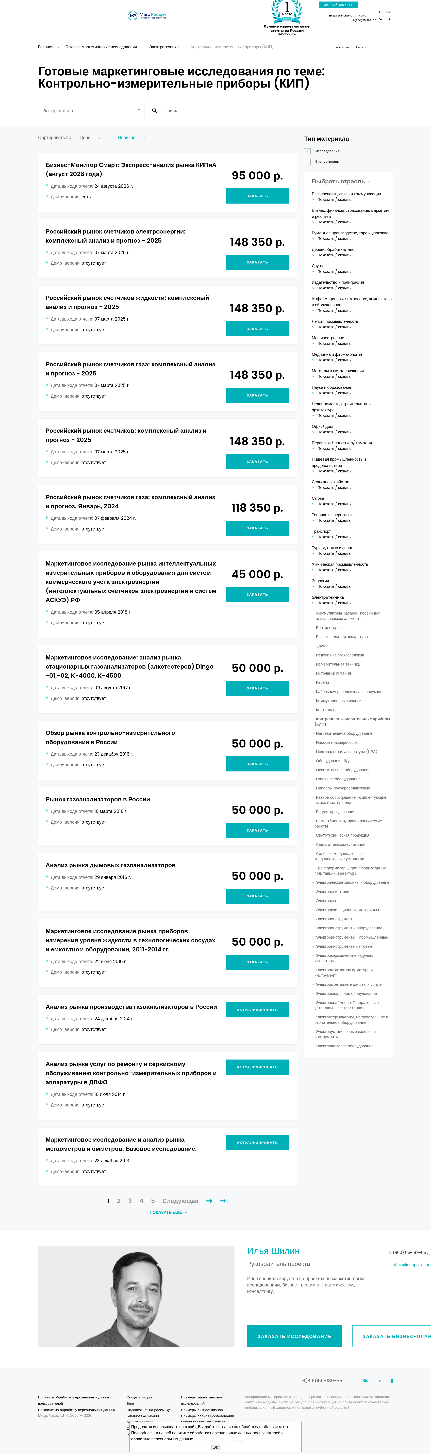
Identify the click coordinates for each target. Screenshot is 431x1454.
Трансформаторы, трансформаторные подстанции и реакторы (350, 870)
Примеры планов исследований (207, 1416)
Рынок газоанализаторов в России (98, 799)
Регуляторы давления (335, 811)
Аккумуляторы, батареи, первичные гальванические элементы (347, 615)
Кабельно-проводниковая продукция (349, 691)
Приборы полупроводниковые (343, 788)
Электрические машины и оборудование (352, 882)
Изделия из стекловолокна (340, 655)
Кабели (322, 682)
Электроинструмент (334, 919)
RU (380, 12)
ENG (388, 12)
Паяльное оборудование (338, 779)
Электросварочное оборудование (346, 993)
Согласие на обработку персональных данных (77, 1409)
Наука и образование (331, 387)
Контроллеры (328, 710)
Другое (318, 266)
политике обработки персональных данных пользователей (226, 1433)
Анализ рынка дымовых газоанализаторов (111, 865)
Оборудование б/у (333, 761)
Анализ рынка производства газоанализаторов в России (131, 1006)
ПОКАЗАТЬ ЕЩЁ (166, 1212)
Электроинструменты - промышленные (352, 937)
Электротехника (328, 597)
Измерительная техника (338, 664)
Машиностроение (328, 338)
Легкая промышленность (335, 321)
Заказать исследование (294, 1336)
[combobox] (91, 110)
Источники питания (333, 673)
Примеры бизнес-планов (202, 1409)
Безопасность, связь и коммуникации (346, 194)
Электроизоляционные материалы (347, 910)
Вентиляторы (328, 627)
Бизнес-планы (327, 161)
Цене (85, 137)
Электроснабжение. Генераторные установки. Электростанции (346, 1005)
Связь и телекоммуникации (340, 844)
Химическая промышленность (340, 564)
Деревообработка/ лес (333, 249)
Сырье (318, 498)
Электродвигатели (332, 891)
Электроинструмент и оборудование (349, 928)
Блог (130, 1403)
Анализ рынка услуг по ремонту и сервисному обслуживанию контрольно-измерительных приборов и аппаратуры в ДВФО (131, 1073)
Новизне (127, 137)
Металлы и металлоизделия (338, 371)
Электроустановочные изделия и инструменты (345, 1034)
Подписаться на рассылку (148, 1409)
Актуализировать (257, 1009)
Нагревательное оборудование (344, 733)
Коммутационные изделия (339, 700)
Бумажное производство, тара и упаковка (350, 233)
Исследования (327, 150)
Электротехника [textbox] (58, 110)
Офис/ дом (322, 426)
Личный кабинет (338, 5)
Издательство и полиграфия (338, 282)
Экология (320, 581)
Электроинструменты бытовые (344, 946)
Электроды (326, 900)
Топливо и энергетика (332, 515)
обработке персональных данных (162, 1439)
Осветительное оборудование (343, 770)
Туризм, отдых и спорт (332, 548)
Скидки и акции (139, 1397)
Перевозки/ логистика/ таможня (342, 443)
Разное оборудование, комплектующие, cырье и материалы (350, 800)
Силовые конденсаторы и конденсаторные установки (339, 856)
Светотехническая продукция (342, 835)
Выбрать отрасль (339, 181)
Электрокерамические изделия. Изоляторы (343, 958)
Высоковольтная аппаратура (342, 636)
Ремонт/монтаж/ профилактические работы (348, 823)
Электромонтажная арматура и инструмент (343, 972)
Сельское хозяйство (330, 482)
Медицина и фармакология (337, 354)
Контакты (361, 47)
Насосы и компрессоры (337, 742)
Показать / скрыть (334, 199)
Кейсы (363, 15)
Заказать (257, 195)
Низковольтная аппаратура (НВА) (346, 751)
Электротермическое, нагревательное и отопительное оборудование (351, 1019)
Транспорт (321, 531)
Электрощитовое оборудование (345, 1046)
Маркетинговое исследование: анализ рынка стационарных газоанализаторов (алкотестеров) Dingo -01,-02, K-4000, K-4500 (129, 666)
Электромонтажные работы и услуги (349, 984)
